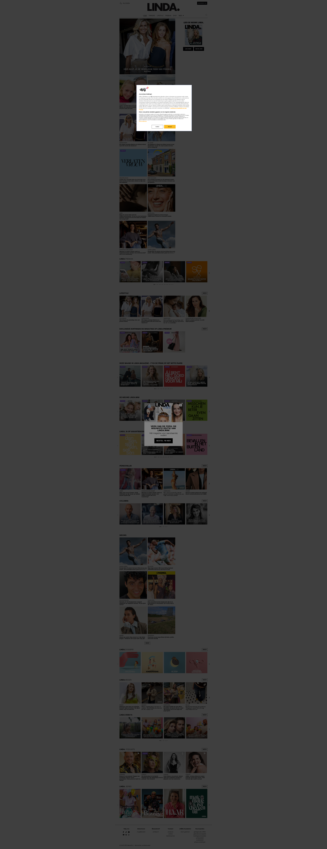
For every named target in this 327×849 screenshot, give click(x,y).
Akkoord (170, 126)
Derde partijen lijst (143, 121)
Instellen (157, 126)
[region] (164, 108)
